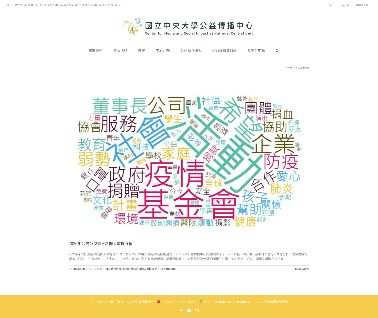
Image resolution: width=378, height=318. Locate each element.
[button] (277, 51)
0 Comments (168, 268)
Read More (302, 268)
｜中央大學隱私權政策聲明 (269, 301)
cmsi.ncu (79, 268)
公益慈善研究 (113, 268)
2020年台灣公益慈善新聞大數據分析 (101, 243)
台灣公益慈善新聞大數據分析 (140, 268)
